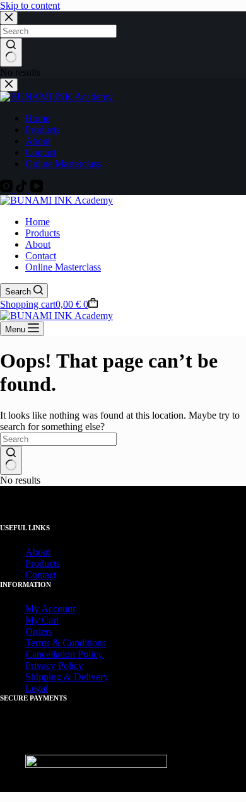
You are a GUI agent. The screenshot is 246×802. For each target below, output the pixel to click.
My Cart (42, 620)
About (37, 244)
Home (37, 221)
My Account (50, 608)
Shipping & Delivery (66, 676)
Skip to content (30, 5)
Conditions (84, 642)
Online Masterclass (63, 267)
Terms (37, 642)
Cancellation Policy (64, 654)
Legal (36, 688)
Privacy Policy (54, 665)
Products (42, 233)
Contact (40, 255)
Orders (38, 631)
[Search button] (11, 460)
